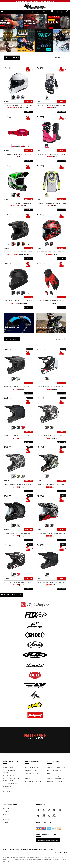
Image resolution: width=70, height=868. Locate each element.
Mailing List (7, 786)
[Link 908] (44, 810)
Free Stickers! (7, 817)
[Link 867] (35, 685)
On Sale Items (12, 58)
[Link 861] (35, 625)
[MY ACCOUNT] (37, 11)
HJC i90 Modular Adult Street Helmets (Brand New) (18, 105)
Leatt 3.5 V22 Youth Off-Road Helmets (18, 203)
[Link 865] (35, 665)
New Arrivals (12, 339)
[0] (50, 12)
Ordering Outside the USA (55, 778)
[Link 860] (35, 615)
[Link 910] (54, 810)
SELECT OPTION (28, 111)
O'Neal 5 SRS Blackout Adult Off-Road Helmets (51, 582)
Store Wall (6, 808)
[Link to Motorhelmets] (35, 6)
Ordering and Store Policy (56, 767)
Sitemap (50, 849)
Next (28, 97)
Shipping (28, 778)
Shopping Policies (31, 770)
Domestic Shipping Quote (33, 773)
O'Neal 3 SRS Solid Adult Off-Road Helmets (18, 387)
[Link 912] (38, 816)
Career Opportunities (10, 789)
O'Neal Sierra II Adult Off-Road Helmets (18, 533)
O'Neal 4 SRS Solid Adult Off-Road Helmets (18, 435)
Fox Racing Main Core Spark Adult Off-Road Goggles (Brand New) (18, 154)
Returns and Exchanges (33, 776)
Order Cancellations (54, 770)
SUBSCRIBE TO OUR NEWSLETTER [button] (47, 840)
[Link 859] (35, 605)
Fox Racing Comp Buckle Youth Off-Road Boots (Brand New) (51, 154)
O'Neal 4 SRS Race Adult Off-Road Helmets (52, 387)
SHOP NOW (50, 1)
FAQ (48, 773)
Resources (6, 819)
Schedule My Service (32, 787)
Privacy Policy (59, 852)
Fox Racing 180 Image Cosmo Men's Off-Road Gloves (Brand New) (51, 105)
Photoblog (6, 791)
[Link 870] (35, 715)
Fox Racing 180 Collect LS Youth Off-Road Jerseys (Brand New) (51, 203)
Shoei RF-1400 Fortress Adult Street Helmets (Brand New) (51, 252)
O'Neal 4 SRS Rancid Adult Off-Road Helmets (18, 484)
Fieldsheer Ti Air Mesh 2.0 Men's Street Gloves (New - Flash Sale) (51, 301)
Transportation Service (33, 781)
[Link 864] (35, 655)
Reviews (27, 784)
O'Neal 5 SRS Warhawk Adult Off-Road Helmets (18, 582)
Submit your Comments (32, 767)
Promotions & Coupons (54, 781)
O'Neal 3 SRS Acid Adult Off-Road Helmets (51, 435)
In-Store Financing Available (12, 775)
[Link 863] (35, 645)
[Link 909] (49, 810)
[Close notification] (65, 1)
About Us (6, 765)
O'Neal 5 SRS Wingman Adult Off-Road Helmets (51, 484)
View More (59, 57)
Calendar (6, 822)
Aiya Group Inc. (31, 849)
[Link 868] (35, 695)
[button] (65, 12)
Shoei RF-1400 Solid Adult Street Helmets (18, 301)
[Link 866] (35, 675)
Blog (4, 814)
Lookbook (6, 811)
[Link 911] (59, 810)
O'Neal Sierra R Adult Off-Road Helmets (51, 533)
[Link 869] (35, 705)
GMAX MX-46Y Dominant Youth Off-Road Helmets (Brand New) (18, 252)
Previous (9, 97)
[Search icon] (58, 11)
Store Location (8, 767)
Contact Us (29, 765)
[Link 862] (35, 635)
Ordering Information (54, 765)
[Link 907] (38, 810)
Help (65, 852)
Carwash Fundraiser (10, 783)
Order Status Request (54, 776)
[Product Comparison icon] (44, 12)
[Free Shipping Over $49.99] (35, 736)
